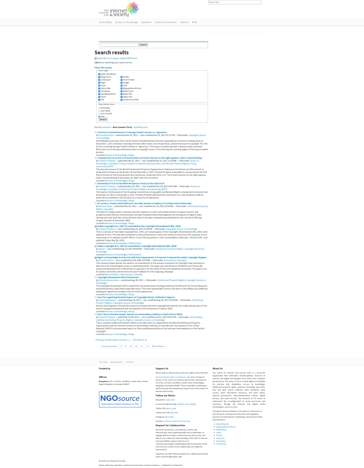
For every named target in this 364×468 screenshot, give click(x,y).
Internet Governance (165, 22)
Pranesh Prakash (107, 160)
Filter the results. (103, 67)
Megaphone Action (132, 88)
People (219, 435)
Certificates (221, 444)
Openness (146, 22)
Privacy (122, 163)
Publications (135, 243)
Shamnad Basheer (107, 300)
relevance (106, 127)
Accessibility (105, 22)
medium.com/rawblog (186, 404)
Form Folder (129, 79)
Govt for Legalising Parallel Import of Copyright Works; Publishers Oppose (136, 297)
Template (105, 91)
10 (137, 339)
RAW (194, 22)
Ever (103, 116)
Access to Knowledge (126, 22)
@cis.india (169, 417)
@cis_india (171, 408)
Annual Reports (222, 424)
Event (103, 96)
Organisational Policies (226, 426)
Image (126, 82)
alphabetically (141, 127)
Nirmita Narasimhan (109, 280)
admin (102, 248)
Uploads (138, 274)
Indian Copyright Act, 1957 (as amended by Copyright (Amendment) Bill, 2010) (137, 246)
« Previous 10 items (104, 339)
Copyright (193, 135)
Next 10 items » (121, 339)
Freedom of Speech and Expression (143, 163)
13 (145, 339)
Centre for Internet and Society (177, 421)
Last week (105, 110)
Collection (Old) (130, 99)
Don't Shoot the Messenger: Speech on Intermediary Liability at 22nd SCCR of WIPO (140, 314)
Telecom (184, 22)
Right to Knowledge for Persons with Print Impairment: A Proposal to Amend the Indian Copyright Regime (151, 257)
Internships (221, 441)
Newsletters (221, 429)
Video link (127, 96)
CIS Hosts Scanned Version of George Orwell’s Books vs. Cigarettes (132, 132)
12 (143, 339)
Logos (218, 432)
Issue (103, 85)
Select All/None (108, 74)
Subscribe (170, 399)
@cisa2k (174, 412)
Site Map (103, 362)
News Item (128, 91)
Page (103, 82)
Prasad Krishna (106, 135)
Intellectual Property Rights (175, 163)
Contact (130, 362)
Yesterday (105, 107)
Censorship (101, 166)
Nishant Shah (105, 206)
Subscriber (106, 88)
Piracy (193, 163)
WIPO (110, 166)
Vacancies (220, 438)
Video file (127, 93)
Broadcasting (154, 189)
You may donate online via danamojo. (171, 377)
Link (125, 85)
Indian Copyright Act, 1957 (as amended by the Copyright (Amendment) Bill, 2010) (139, 226)
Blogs (131, 155)
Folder (126, 76)
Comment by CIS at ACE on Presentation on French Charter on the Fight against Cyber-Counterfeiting (149, 157)
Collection (106, 79)
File (102, 99)
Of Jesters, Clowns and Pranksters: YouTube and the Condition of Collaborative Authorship (144, 203)
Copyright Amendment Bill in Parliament (118, 277)
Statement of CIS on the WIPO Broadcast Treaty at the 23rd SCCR (130, 183)
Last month (106, 113)
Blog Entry (106, 76)
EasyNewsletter (108, 93)
